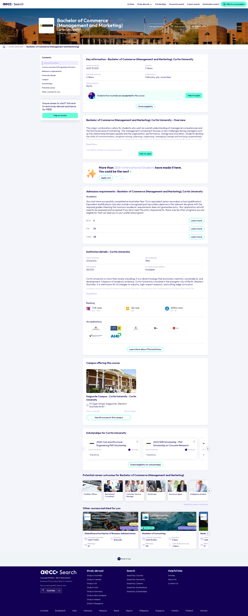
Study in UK (92, 583)
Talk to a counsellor (235, 4)
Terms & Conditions (65, 581)
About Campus (130, 411)
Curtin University (68, 30)
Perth (63, 33)
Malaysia (103, 610)
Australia (73, 33)
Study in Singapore (95, 603)
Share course (200, 26)
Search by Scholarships (137, 591)
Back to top (126, 559)
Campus (45, 79)
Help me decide (60, 115)
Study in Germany (95, 591)
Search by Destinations (137, 587)
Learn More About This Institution (145, 349)
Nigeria (129, 610)
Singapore (160, 610)
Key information (51, 63)
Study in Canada (94, 579)
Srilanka (175, 610)
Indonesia (88, 610)
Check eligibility (145, 106)
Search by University (136, 579)
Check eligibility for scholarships (145, 464)
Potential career (48, 88)
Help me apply (194, 95)
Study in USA (92, 587)
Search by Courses (135, 575)
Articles (130, 4)
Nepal (116, 610)
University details (49, 75)
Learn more (196, 220)
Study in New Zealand (96, 595)
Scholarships (160, 4)
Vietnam (204, 610)
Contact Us (173, 583)
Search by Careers (135, 583)
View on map (91, 411)
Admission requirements (52, 71)
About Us (172, 579)
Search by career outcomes (196, 504)
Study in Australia (94, 575)
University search (176, 4)
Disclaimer (44, 581)
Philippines (144, 610)
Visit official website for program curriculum (104, 150)
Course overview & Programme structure (58, 67)
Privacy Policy (53, 581)
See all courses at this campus (109, 417)
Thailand (189, 610)
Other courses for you (51, 92)
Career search (193, 4)
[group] (92, 490)
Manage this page (156, 26)
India (74, 610)
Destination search (211, 4)
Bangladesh (60, 610)
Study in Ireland (93, 599)
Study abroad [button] (143, 4)
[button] (208, 449)
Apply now (106, 178)
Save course (179, 26)
